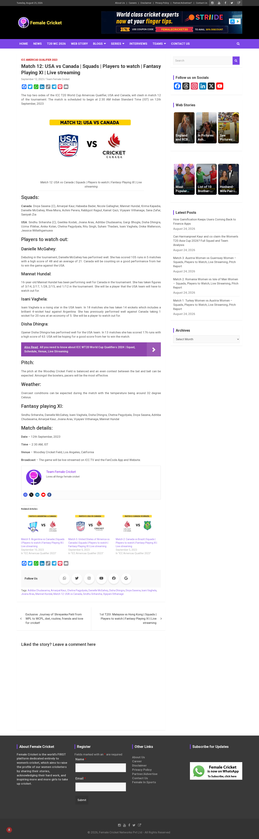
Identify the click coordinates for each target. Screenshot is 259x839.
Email (80, 778)
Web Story (79, 43)
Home (23, 43)
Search (236, 60)
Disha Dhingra (117, 590)
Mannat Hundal (43, 594)
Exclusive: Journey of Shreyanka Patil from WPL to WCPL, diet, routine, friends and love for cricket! (54, 619)
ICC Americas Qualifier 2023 (39, 59)
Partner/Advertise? (182, 3)
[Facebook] (49, 495)
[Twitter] (31, 495)
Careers (133, 3)
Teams (158, 43)
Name (80, 759)
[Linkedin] (37, 495)
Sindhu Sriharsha (92, 594)
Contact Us (201, 3)
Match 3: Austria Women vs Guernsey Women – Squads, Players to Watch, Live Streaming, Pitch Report (204, 262)
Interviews (138, 43)
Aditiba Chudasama (39, 590)
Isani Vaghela (149, 590)
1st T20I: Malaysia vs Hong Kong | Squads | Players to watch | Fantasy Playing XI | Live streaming (128, 619)
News (37, 43)
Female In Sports (144, 782)
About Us (120, 3)
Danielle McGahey (98, 590)
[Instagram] (25, 495)
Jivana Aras (27, 594)
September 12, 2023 (32, 79)
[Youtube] (43, 495)
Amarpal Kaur (58, 590)
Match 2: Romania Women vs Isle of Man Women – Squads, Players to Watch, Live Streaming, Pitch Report (205, 283)
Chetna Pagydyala (77, 590)
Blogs (98, 43)
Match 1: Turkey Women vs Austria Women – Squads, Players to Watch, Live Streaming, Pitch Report (204, 305)
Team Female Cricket (58, 79)
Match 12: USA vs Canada (67, 594)
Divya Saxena (133, 590)
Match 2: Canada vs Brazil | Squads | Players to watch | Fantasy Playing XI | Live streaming (136, 543)
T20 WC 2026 (56, 43)
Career (137, 761)
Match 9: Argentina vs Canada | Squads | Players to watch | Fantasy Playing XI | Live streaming (42, 543)
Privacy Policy (162, 3)
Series (116, 43)
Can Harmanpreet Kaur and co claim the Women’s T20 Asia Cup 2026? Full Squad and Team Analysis (205, 241)
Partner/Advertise (145, 774)
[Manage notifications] (9, 830)
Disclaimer (146, 3)
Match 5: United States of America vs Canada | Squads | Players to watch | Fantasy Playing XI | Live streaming (89, 543)
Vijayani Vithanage (113, 594)
